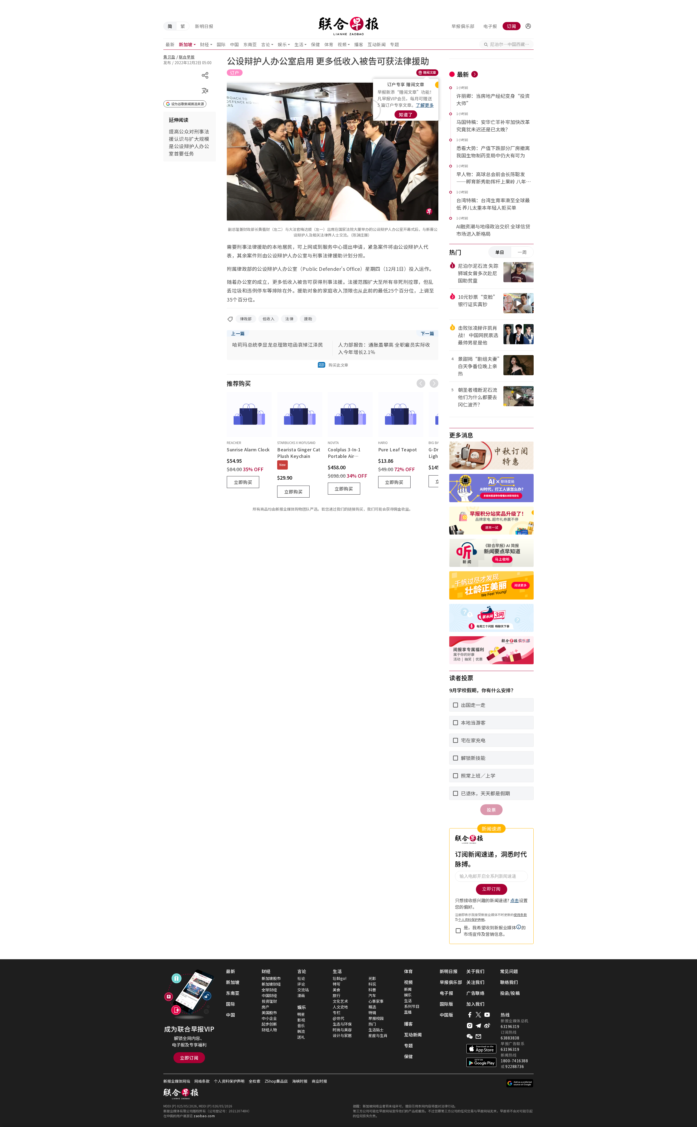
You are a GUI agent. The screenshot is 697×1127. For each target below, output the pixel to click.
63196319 (510, 1026)
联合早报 (187, 57)
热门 (372, 1024)
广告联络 (475, 993)
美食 (336, 989)
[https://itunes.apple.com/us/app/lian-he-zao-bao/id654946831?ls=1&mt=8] (481, 1048)
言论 (265, 44)
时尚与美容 (342, 1029)
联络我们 (509, 982)
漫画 (301, 995)
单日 (500, 252)
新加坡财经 (271, 984)
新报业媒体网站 (176, 1081)
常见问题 (509, 971)
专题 (394, 44)
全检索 (254, 1081)
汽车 (372, 995)
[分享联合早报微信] (469, 1036)
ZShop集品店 (276, 1081)
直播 (408, 1012)
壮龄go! (339, 978)
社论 (301, 978)
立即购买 (243, 482)
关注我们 (475, 982)
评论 (301, 984)
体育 (328, 44)
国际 (221, 44)
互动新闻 (377, 44)
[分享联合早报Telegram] (478, 1025)
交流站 (303, 989)
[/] (348, 26)
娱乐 (282, 44)
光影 (372, 978)
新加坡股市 (271, 978)
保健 (315, 44)
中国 (234, 44)
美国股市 (269, 1012)
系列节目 (411, 1006)
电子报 (490, 26)
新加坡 (185, 44)
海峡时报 (299, 1081)
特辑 (372, 1012)
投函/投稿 (510, 993)
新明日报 (204, 26)
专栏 (336, 1012)
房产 (265, 1007)
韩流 (301, 1031)
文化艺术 (340, 1001)
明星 (301, 1014)
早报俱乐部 (463, 26)
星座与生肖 (377, 1035)
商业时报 (319, 1081)
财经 (204, 44)
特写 (336, 984)
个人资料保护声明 (229, 1081)
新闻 (408, 989)
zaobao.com (204, 1115)
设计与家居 (342, 1035)
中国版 (446, 1014)
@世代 (338, 1018)
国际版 (446, 1004)
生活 (298, 44)
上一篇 (238, 333)
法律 (289, 318)
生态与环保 (342, 1024)
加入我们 (475, 1004)
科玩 (372, 984)
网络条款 (202, 1081)
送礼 (301, 1037)
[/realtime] (474, 74)
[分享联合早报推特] (478, 1014)
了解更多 (425, 105)
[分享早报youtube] (487, 1014)
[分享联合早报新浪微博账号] (487, 1025)
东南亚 (250, 44)
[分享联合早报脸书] (469, 1014)
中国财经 (269, 995)
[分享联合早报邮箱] (478, 1036)
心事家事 (376, 1001)
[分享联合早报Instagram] (469, 1025)
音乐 (301, 1025)
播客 (358, 44)
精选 (372, 1007)
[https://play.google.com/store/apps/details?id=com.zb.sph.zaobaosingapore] (481, 1062)
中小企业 (269, 1018)
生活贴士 (376, 1029)
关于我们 (475, 971)
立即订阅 (189, 1057)
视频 (342, 44)
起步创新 (269, 1024)
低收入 (269, 318)
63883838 (510, 1038)
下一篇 (427, 333)
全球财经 (269, 989)
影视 (301, 1020)
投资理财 (269, 1001)
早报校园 (376, 1018)
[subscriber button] (528, 26)
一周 (522, 252)
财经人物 (269, 1029)
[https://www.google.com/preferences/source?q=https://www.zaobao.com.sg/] (520, 1083)
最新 (170, 44)
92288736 (514, 1066)
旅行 (336, 995)
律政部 (246, 318)
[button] (528, 26)
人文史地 (340, 1007)
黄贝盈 (169, 57)
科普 (372, 989)
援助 (308, 318)
